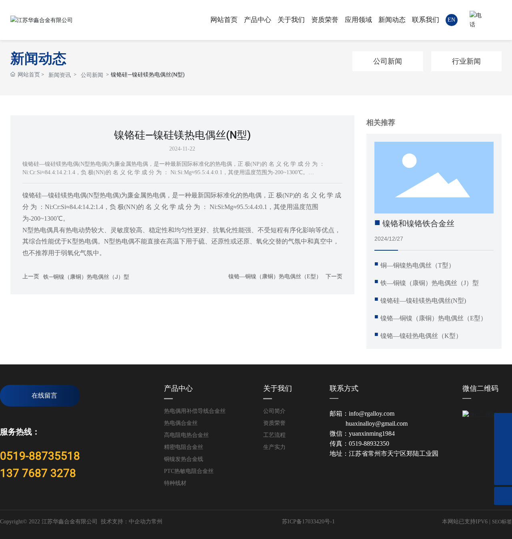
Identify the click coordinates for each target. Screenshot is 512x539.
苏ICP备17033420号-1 (308, 522)
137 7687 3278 (38, 473)
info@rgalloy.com (371, 413)
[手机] (503, 440)
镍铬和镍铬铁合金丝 (418, 223)
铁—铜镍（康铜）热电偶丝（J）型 (86, 277)
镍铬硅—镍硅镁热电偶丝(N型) (423, 300)
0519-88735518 (40, 456)
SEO (497, 522)
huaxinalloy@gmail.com (377, 423)
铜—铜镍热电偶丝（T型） (417, 265)
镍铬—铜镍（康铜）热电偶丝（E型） (275, 277)
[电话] (503, 422)
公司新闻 (92, 75)
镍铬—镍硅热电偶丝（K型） (421, 335)
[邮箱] (503, 458)
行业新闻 (466, 61)
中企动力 (140, 522)
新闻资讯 (59, 75)
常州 (156, 522)
